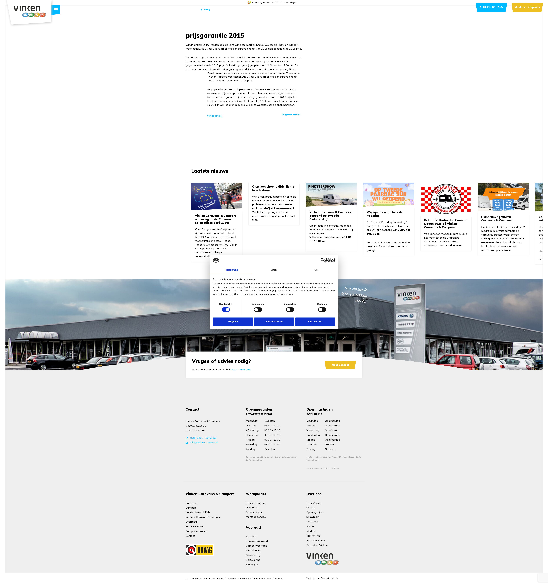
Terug (206, 9)
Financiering (253, 555)
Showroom (312, 516)
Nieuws (311, 526)
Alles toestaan (315, 321)
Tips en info (313, 535)
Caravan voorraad (257, 541)
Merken (310, 531)
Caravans (191, 503)
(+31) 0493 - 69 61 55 (202, 437)
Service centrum (195, 526)
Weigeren (233, 321)
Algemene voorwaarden (239, 578)
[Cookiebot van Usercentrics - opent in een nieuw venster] (322, 260)
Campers (191, 507)
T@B (281, 44)
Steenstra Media (329, 578)
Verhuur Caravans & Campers (203, 517)
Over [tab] (316, 270)
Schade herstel (254, 512)
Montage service (256, 516)
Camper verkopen (196, 531)
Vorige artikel (214, 115)
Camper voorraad (256, 545)
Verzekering (253, 559)
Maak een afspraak (527, 7)
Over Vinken (313, 503)
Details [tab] (274, 270)
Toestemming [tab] (231, 270)
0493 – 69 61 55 (240, 369)
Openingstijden (315, 512)
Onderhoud (252, 507)
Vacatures (312, 521)
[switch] (258, 309)
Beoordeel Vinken (317, 545)
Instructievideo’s (316, 540)
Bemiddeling (253, 550)
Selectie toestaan (274, 321)
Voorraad (191, 521)
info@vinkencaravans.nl (203, 442)
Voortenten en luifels (198, 512)
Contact (190, 535)
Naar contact (340, 364)
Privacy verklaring (263, 578)
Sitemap (279, 578)
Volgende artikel (291, 114)
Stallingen (252, 564)
